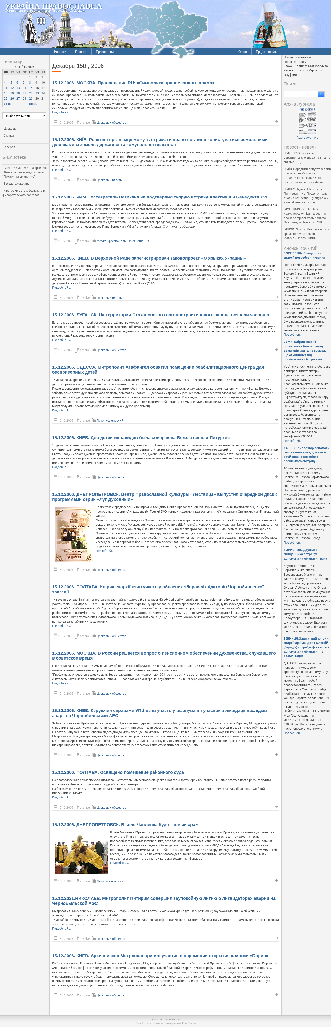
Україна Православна (53, 5)
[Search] (321, 94)
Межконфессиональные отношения (123, 241)
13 (18, 88)
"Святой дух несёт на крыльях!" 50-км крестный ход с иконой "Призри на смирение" (25, 172)
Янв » (33, 104)
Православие (105, 52)
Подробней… (61, 112)
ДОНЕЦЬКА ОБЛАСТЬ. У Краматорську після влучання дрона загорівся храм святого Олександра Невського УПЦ (305, 215)
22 (30, 93)
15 (30, 88)
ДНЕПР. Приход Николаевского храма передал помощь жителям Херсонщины (306, 233)
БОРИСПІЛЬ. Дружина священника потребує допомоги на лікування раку (305, 554)
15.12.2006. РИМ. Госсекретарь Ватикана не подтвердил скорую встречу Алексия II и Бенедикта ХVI (159, 197)
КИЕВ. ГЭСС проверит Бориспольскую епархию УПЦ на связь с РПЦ (307, 157)
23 (37, 93)
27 (18, 98)
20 (18, 93)
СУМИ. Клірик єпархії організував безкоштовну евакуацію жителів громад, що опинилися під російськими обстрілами (305, 350)
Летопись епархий (110, 421)
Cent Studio (189, 1023)
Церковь (10, 128)
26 (12, 98)
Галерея (9, 147)
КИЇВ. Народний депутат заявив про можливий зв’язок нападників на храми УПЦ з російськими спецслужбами (307, 175)
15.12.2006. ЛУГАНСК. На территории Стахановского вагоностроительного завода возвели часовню (160, 314)
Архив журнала (307, 137)
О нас (242, 52)
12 (12, 88)
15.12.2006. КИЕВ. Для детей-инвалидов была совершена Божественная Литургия (141, 437)
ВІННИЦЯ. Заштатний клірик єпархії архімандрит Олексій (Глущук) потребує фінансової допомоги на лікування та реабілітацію (306, 647)
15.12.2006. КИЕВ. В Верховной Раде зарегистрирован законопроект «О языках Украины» (149, 258)
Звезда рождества (17, 184)
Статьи (9, 136)
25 (5, 98)
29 (30, 98)
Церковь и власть (109, 180)
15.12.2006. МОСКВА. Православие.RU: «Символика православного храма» (133, 82)
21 (24, 93)
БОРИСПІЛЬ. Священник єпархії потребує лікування (304, 255)
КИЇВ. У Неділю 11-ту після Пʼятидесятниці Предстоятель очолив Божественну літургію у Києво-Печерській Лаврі (306, 195)
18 (5, 93)
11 (5, 88)
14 (24, 88)
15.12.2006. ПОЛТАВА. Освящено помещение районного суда (118, 772)
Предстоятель (266, 52)
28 (24, 98)
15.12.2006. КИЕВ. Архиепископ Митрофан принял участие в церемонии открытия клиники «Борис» (160, 955)
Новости (60, 52)
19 (12, 93)
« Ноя (8, 104)
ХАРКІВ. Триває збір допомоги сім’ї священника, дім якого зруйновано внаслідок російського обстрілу (307, 454)
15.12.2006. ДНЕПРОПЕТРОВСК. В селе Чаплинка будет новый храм (125, 824)
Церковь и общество (111, 122)
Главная (81, 52)
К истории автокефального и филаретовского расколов (23, 193)
